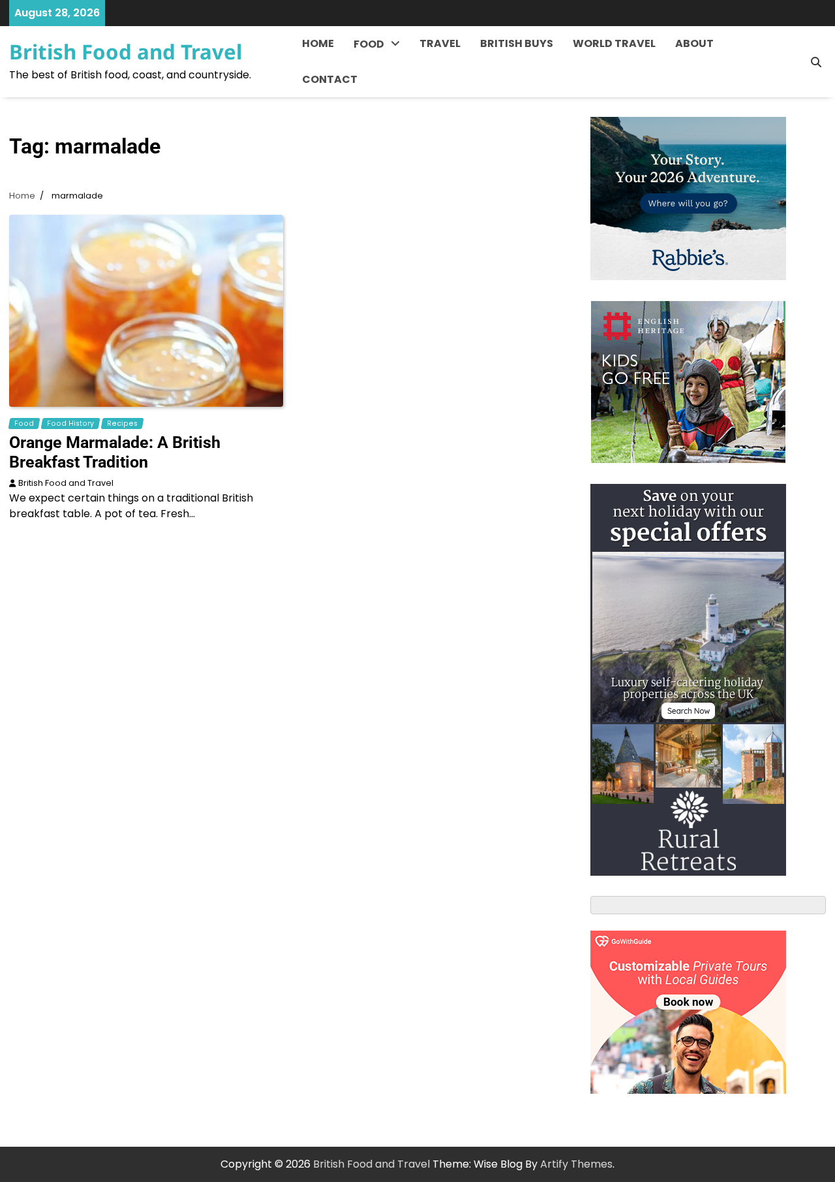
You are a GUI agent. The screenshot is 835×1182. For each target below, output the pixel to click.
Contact (329, 79)
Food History (386, 75)
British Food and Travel (125, 51)
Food (369, 44)
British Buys (516, 43)
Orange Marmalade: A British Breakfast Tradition (114, 452)
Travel (440, 43)
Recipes (374, 102)
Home (318, 43)
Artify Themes (576, 1164)
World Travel (614, 43)
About (694, 43)
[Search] (816, 62)
